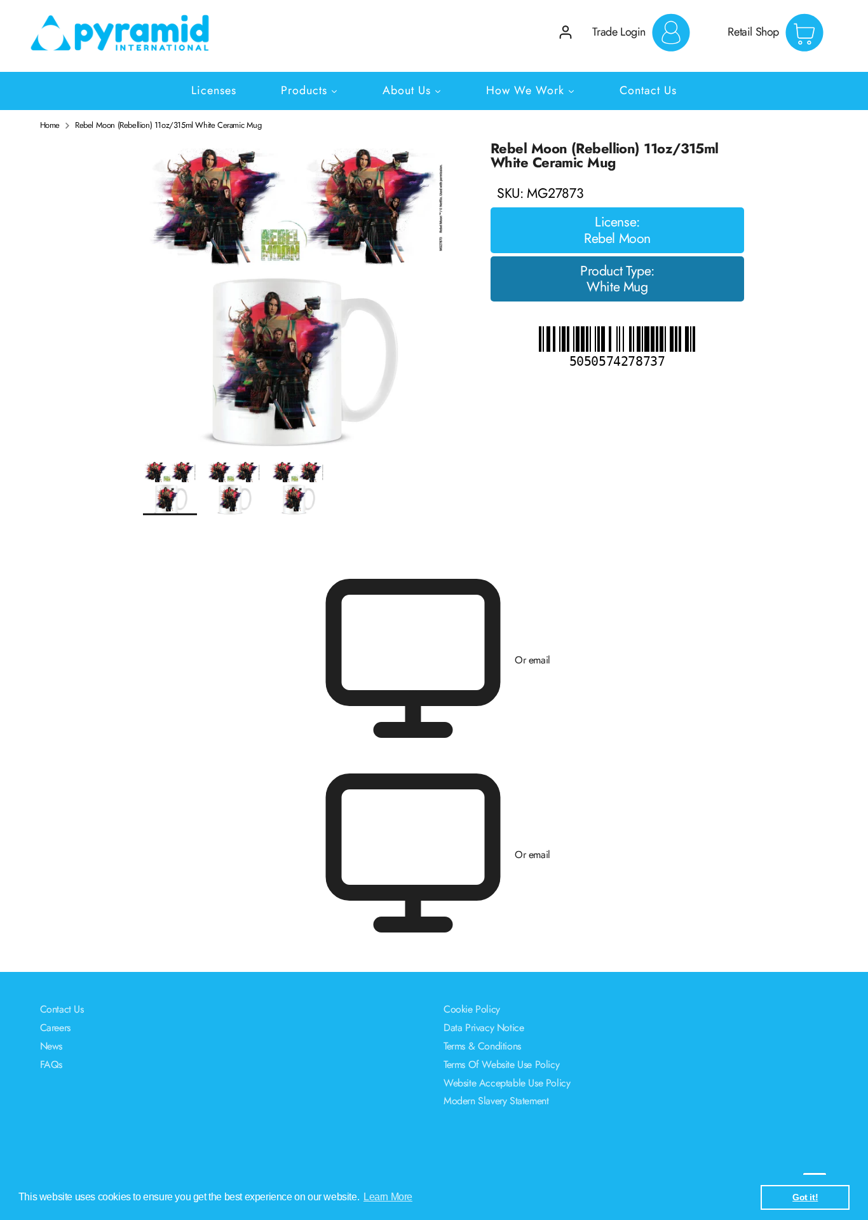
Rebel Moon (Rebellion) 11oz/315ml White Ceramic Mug (168, 125)
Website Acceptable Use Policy (507, 1083)
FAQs (51, 1064)
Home (50, 125)
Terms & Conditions (482, 1046)
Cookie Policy (472, 1009)
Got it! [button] (805, 1197)
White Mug (617, 287)
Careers (55, 1027)
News (51, 1046)
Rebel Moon (617, 239)
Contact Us (62, 1009)
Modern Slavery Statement (496, 1100)
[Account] (565, 32)
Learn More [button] (387, 1196)
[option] (297, 301)
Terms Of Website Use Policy (501, 1064)
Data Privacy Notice (484, 1027)
